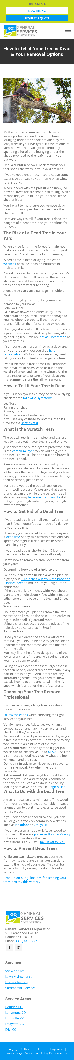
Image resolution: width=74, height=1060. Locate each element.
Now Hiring (37, 11)
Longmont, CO (15, 1012)
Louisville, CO (15, 1018)
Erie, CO (11, 1029)
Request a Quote (37, 18)
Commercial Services (20, 988)
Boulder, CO (14, 1007)
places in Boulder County (52, 834)
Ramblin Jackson (58, 1053)
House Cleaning (16, 982)
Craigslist (40, 825)
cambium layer (23, 451)
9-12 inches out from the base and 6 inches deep (36, 581)
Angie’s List (57, 787)
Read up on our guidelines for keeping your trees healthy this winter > (34, 880)
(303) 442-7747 (37, 4)
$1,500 (52, 752)
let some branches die (44, 497)
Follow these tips (15, 715)
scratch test (29, 423)
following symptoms (38, 398)
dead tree (13, 537)
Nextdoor (22, 825)
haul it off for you (52, 842)
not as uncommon (53, 337)
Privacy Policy (14, 1053)
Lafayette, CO (14, 1024)
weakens (9, 264)
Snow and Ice (14, 971)
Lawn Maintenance (18, 976)
